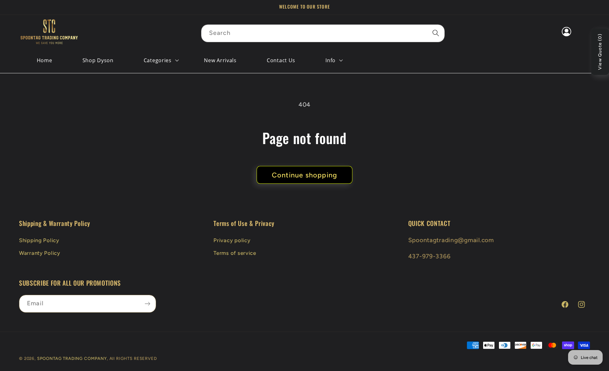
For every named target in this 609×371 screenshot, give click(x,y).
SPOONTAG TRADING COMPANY (72, 358)
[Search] (436, 33)
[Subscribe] (147, 304)
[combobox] (322, 33)
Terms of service (234, 253)
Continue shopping (304, 175)
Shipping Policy (39, 240)
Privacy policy (231, 240)
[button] (158, 60)
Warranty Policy (39, 253)
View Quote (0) (600, 52)
